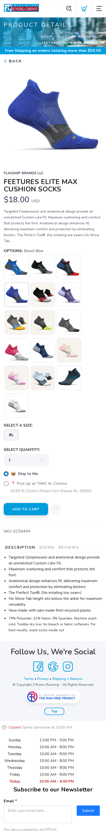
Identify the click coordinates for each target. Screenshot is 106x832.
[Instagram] (67, 666)
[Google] (53, 666)
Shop (46, 37)
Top (54, 711)
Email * (10, 801)
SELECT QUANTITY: (22, 449)
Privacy (43, 678)
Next (95, 114)
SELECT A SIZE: (18, 425)
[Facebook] (38, 666)
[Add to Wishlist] (55, 509)
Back (14, 61)
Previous (11, 114)
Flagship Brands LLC (79, 37)
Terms (29, 678)
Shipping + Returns (67, 678)
